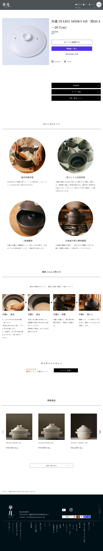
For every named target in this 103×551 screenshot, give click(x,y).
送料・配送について (84, 98)
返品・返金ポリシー (9, 527)
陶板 (63, 525)
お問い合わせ (40, 526)
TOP (4, 491)
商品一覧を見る (51, 466)
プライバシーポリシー (13, 528)
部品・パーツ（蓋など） (70, 530)
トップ (94, 524)
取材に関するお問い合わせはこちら (20, 531)
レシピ (45, 524)
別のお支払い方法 (71, 54)
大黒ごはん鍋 (76, 527)
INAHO (73, 527)
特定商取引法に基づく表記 (17, 529)
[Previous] (3, 432)
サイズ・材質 (85, 92)
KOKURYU (66, 528)
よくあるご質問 (36, 527)
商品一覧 (80, 525)
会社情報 (31, 525)
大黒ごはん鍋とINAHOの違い (84, 532)
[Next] (100, 432)
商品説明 (86, 85)
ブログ (50, 524)
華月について (89, 526)
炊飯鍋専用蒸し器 (53, 528)
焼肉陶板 (60, 526)
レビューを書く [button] (66, 370)
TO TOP (100, 511)
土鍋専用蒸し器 (57, 528)
